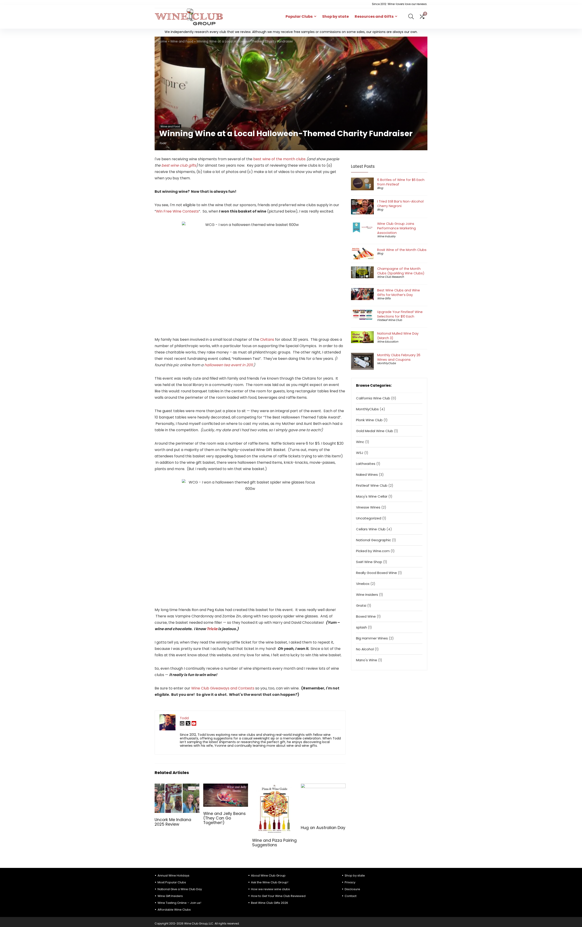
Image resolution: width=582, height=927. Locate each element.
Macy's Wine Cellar (371, 496)
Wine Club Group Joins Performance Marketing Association (396, 228)
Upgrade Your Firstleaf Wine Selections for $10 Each (400, 314)
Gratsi (361, 605)
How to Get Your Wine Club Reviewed (278, 896)
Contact (350, 896)
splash (361, 627)
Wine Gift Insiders (170, 896)
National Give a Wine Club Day (180, 889)
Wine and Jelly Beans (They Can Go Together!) (224, 818)
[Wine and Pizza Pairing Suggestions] (274, 786)
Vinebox (362, 583)
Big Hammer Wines (372, 638)
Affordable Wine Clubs (174, 909)
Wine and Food (181, 41)
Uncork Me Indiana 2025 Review (173, 822)
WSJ (359, 452)
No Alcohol (365, 649)
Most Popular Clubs (172, 882)
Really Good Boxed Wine (376, 572)
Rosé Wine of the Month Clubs (401, 250)
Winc (360, 441)
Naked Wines (367, 474)
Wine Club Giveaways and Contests (222, 688)
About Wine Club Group (268, 875)
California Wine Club (373, 398)
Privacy (350, 882)
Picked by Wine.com (373, 551)
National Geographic (373, 540)
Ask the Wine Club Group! (269, 882)
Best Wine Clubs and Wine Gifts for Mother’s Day (398, 292)
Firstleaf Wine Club (389, 320)
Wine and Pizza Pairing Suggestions (274, 843)
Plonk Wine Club (369, 420)
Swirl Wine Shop (369, 561)
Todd (162, 143)
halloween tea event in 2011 (228, 365)
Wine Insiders (367, 594)
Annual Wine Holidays (173, 875)
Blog (380, 188)
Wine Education (387, 341)
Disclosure (352, 889)
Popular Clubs (299, 16)
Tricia (212, 628)
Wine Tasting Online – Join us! (179, 903)
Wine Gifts (384, 298)
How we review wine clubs (270, 889)
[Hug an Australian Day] (323, 786)
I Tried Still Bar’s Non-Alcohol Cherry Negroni (400, 203)
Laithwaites (365, 463)
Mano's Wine (366, 660)
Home (162, 41)
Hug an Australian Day (323, 827)
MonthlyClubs (386, 363)
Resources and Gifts (374, 16)
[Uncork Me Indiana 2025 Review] (177, 786)
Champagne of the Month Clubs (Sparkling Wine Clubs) (400, 271)
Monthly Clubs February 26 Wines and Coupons (398, 357)
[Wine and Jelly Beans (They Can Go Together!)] (225, 786)
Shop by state (335, 16)
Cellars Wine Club (371, 529)
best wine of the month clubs (279, 159)
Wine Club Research (390, 277)
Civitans (267, 339)
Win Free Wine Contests (177, 211)
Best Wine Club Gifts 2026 (269, 903)
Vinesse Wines (368, 507)
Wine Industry (386, 236)
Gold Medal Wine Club (374, 430)
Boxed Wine (366, 616)
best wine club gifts (178, 165)
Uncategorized (368, 518)
